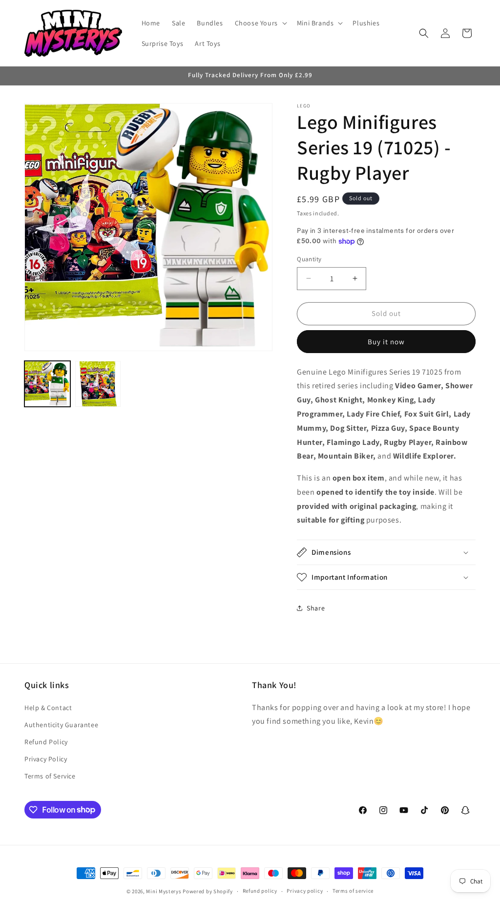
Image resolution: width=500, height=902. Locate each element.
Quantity (309, 259)
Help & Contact (48, 707)
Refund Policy (46, 741)
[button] (260, 23)
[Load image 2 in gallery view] (98, 384)
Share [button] (316, 608)
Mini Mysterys (163, 891)
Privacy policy (305, 890)
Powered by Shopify (208, 891)
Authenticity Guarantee (61, 724)
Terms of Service (50, 776)
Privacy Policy (45, 759)
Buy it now (386, 341)
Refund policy (260, 890)
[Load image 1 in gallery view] (47, 384)
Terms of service (353, 890)
